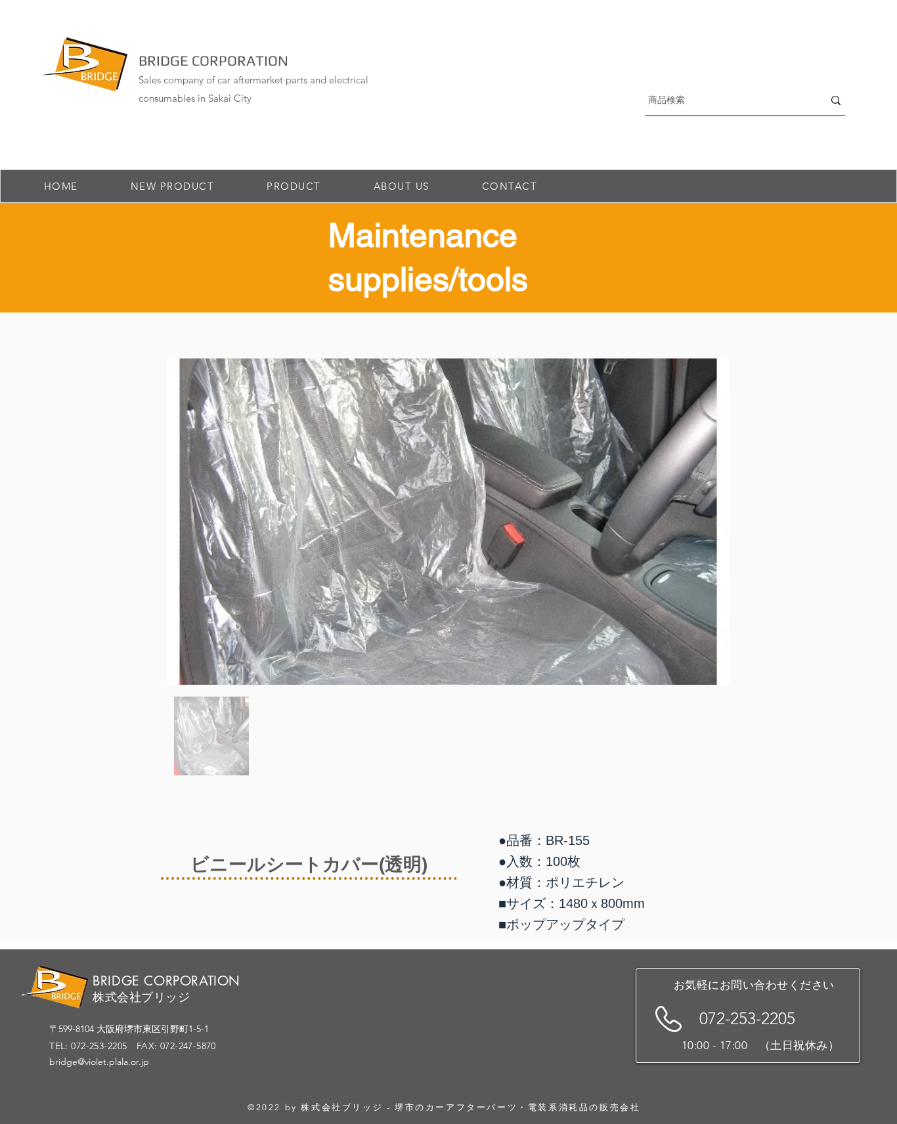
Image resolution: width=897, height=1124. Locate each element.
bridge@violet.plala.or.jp (99, 1062)
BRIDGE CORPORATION (213, 60)
